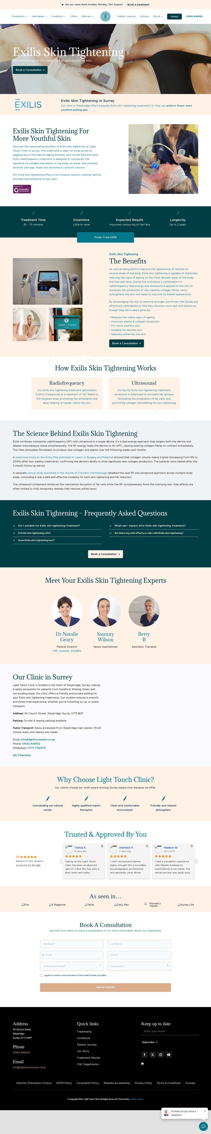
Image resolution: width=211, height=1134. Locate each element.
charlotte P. (126, 847)
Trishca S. (80, 847)
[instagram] (160, 1054)
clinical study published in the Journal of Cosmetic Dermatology (67, 473)
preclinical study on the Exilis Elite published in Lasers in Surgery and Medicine (64, 457)
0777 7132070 (37, 747)
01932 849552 (31, 743)
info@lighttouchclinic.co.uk (38, 739)
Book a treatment (138, 4)
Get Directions (22, 755)
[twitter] (152, 1054)
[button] (57, 526)
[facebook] (144, 1054)
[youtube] (168, 1054)
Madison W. (171, 847)
